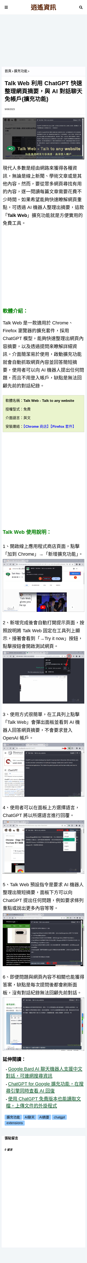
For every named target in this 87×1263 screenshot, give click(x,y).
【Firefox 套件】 (63, 427)
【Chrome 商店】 (36, 427)
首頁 (8, 71)
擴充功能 (20, 71)
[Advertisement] (43, 42)
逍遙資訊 (43, 7)
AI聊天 (30, 1117)
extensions (15, 1123)
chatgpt (59, 1117)
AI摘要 (44, 1117)
